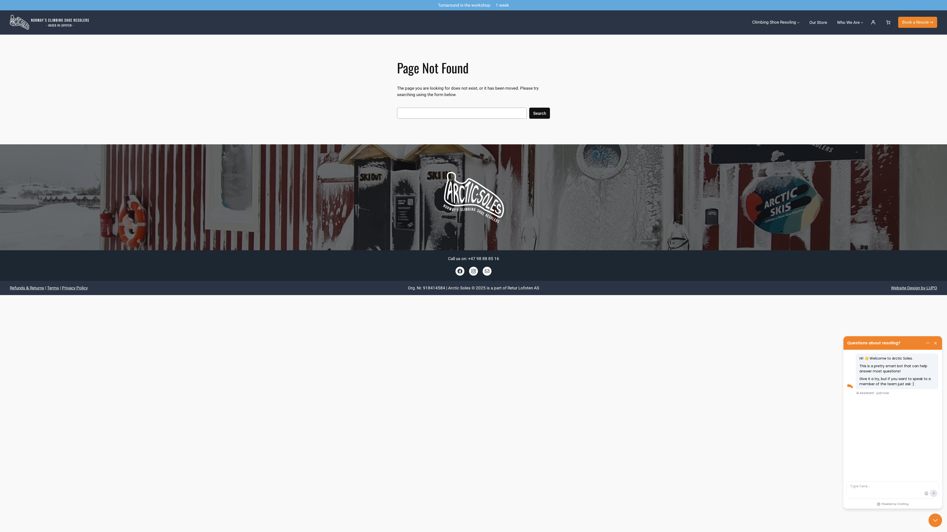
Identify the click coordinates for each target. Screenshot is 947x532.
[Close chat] (935, 520)
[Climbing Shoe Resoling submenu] (798, 22)
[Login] (873, 22)
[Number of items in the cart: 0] (888, 22)
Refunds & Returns (27, 287)
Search (539, 113)
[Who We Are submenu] (862, 22)
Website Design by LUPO (914, 287)
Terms (53, 287)
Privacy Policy (75, 287)
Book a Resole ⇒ (917, 22)
